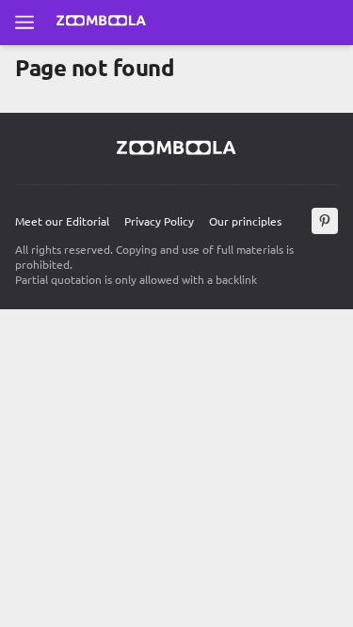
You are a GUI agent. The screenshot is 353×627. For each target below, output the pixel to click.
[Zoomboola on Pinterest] (325, 221)
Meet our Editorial (62, 220)
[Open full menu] (24, 22)
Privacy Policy (159, 220)
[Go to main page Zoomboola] (101, 23)
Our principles (245, 220)
